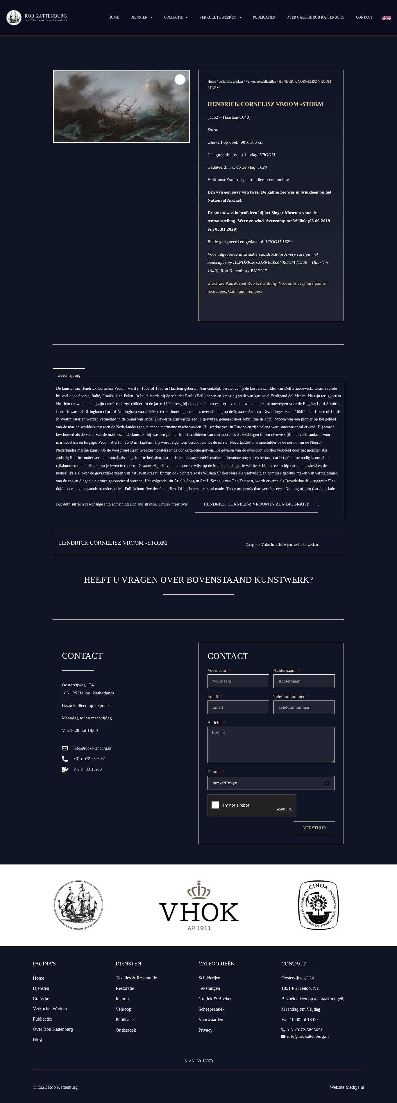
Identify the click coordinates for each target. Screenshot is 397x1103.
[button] (180, 79)
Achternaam (285, 670)
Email (213, 696)
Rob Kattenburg (63, 1087)
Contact (364, 17)
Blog (37, 1039)
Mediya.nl (355, 1087)
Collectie (173, 17)
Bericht (215, 722)
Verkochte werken (217, 17)
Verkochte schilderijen (261, 82)
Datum (214, 771)
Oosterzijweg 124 (78, 685)
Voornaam (217, 670)
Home (113, 17)
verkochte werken (231, 82)
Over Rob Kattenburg (53, 1029)
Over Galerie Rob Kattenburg (315, 17)
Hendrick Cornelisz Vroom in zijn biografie (256, 504)
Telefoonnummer (289, 696)
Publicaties (264, 17)
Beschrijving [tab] (69, 375)
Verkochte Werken (50, 1008)
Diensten (139, 17)
